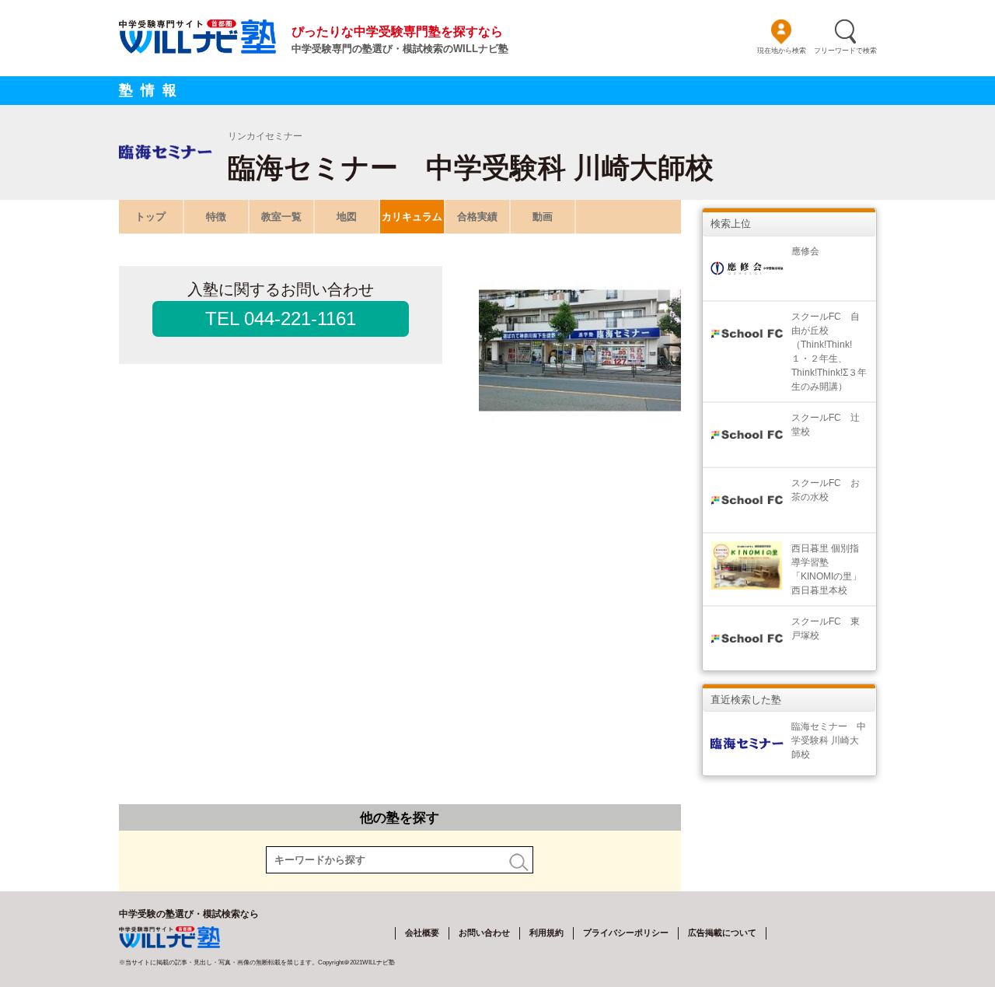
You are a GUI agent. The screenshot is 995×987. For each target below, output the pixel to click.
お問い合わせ (484, 932)
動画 (542, 216)
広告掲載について (722, 932)
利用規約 (546, 932)
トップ (150, 216)
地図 (347, 216)
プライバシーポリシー (626, 932)
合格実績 (477, 216)
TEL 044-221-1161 (280, 318)
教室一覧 (281, 216)
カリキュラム (412, 216)
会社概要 (422, 932)
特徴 (216, 216)
